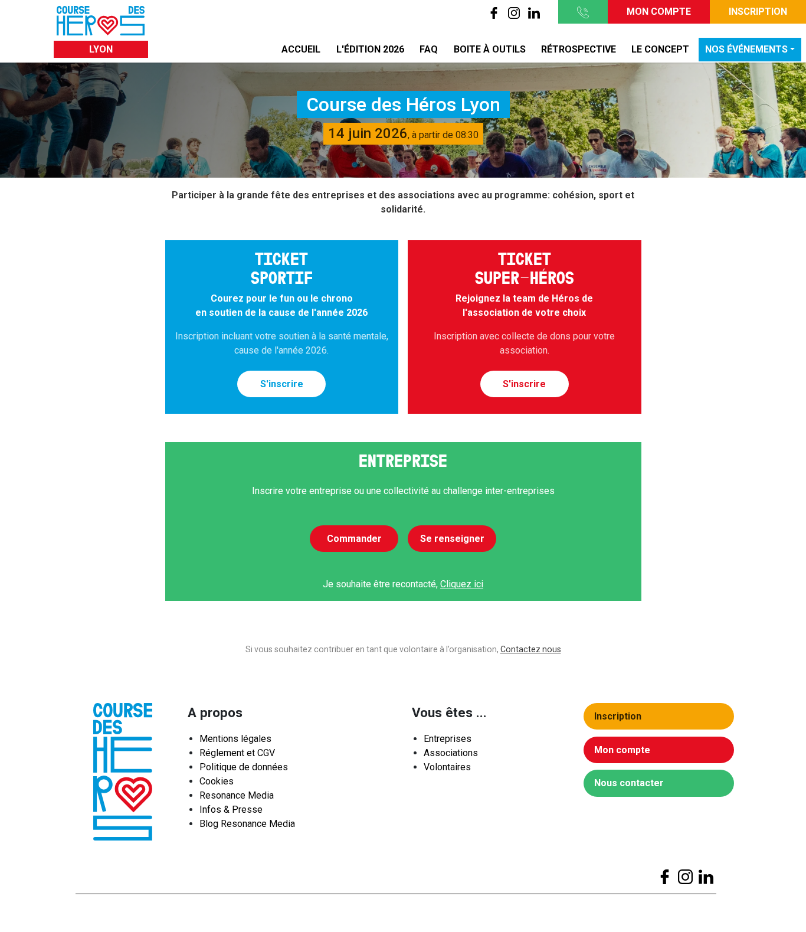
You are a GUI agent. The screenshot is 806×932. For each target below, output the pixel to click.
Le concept (660, 49)
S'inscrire (281, 384)
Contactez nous (530, 649)
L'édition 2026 (370, 49)
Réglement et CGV (237, 752)
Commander (354, 538)
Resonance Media (236, 795)
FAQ (429, 49)
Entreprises (447, 738)
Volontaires (447, 767)
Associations (451, 752)
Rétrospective (578, 49)
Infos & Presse (231, 809)
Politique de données (243, 767)
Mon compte (659, 11)
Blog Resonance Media (247, 823)
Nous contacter (629, 783)
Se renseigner (452, 538)
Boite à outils (490, 49)
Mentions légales (235, 738)
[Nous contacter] (583, 12)
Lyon (101, 49)
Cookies (216, 781)
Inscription (758, 11)
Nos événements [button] (746, 49)
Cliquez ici (461, 584)
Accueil (300, 49)
